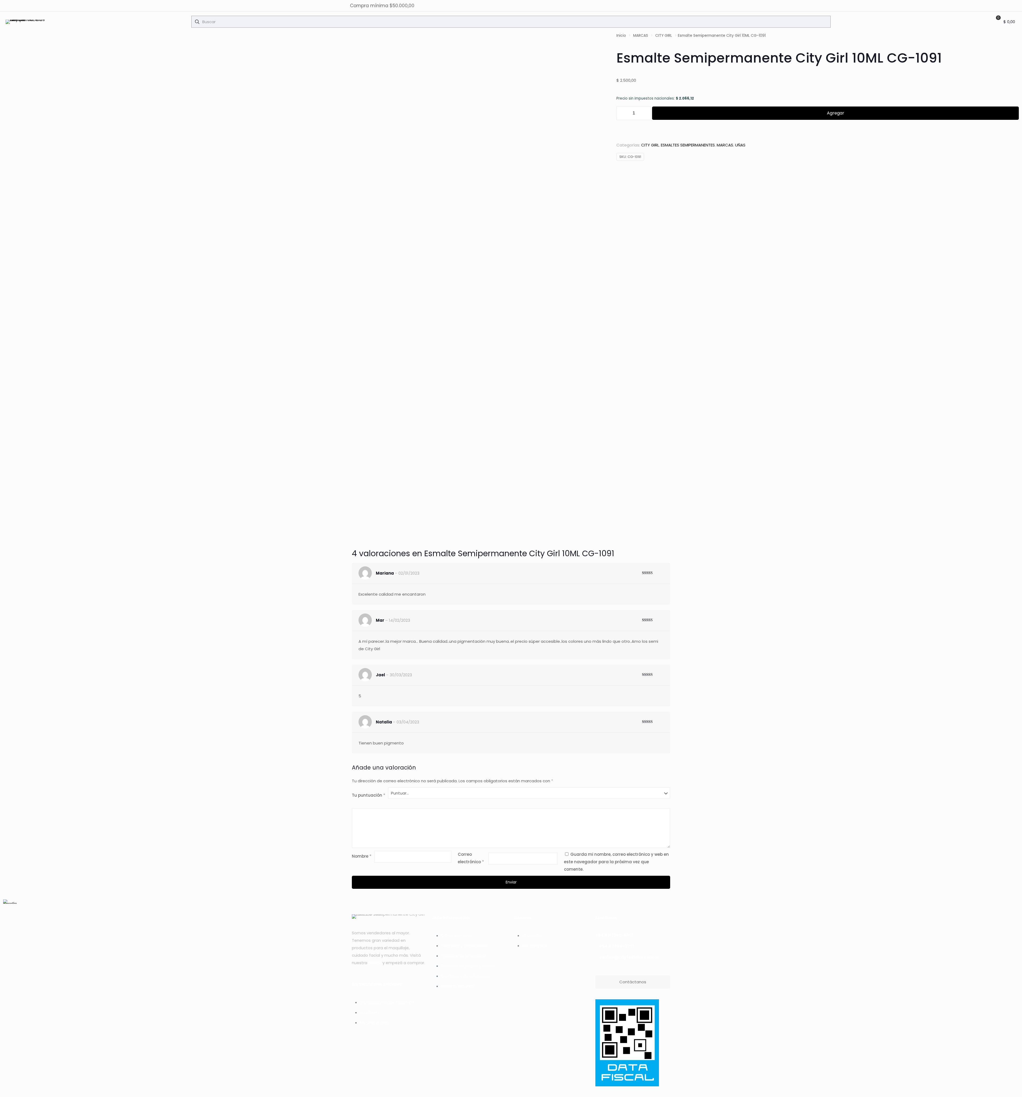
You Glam (369, 1012)
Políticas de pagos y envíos (468, 966)
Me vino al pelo (374, 1022)
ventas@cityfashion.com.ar (629, 957)
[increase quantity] (645, 113)
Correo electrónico (471, 858)
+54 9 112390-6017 (614, 935)
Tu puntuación (368, 795)
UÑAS (740, 145)
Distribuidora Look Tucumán (387, 1002)
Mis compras (534, 945)
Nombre (362, 856)
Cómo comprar (456, 935)
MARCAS (640, 35)
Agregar (835, 113)
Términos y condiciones (464, 945)
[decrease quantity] (622, 113)
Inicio (621, 35)
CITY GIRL (663, 35)
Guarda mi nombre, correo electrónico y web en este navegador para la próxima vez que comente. (616, 862)
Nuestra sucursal (457, 986)
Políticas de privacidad (463, 956)
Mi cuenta (532, 935)
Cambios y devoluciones (465, 976)
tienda (374, 962)
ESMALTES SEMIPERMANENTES (688, 145)
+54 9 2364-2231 (616, 946)
